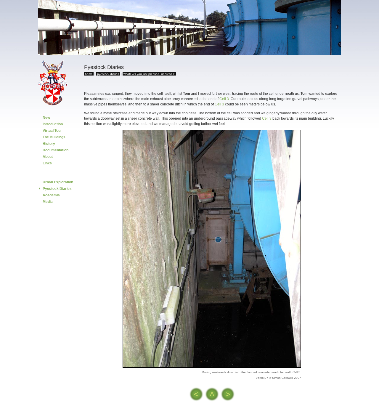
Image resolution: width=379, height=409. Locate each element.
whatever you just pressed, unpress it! (149, 74)
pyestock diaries (108, 74)
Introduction (53, 124)
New (46, 118)
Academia (51, 195)
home (89, 74)
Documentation (55, 150)
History (49, 144)
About (48, 157)
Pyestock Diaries (57, 189)
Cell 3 (224, 99)
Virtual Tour (52, 131)
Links (47, 163)
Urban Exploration (58, 182)
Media (48, 202)
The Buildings (54, 137)
